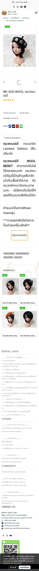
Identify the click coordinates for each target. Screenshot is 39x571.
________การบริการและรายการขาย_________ (16, 425)
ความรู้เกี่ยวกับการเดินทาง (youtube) (14, 485)
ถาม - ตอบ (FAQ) (7, 445)
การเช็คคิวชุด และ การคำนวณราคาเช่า (15, 448)
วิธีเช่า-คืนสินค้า (7, 442)
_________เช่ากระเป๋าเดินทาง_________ (14, 415)
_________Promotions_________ (12, 455)
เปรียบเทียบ (25, 113)
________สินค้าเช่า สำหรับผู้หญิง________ (14, 357)
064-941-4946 (21, 2)
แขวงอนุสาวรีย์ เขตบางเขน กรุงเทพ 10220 (17, 517)
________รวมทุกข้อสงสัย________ (12, 438)
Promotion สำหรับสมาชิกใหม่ (12, 462)
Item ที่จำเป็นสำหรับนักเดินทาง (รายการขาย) (17, 428)
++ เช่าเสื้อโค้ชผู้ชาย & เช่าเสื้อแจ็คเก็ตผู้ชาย (16, 402)
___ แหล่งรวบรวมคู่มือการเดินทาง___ (14, 479)
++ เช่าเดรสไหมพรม (8, 361)
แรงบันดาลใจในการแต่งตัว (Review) (14, 472)
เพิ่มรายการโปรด (10, 113)
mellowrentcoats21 (12, 525)
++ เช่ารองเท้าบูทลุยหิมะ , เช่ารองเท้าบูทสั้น (16, 411)
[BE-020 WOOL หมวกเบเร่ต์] (19, 51)
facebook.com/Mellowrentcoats (17, 528)
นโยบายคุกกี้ (17, 563)
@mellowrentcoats (12, 523)
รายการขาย (14, 118)
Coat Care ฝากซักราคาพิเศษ (11, 431)
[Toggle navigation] (36, 12)
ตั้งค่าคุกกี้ (13, 567)
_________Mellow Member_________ (13, 492)
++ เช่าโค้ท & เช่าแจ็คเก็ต (10, 370)
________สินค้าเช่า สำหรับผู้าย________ (14, 399)
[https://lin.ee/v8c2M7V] (19, 235)
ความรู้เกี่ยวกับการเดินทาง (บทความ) (14, 482)
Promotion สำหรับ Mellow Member (14, 458)
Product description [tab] (12, 137)
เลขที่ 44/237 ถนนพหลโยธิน (16, 515)
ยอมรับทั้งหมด (24, 567)
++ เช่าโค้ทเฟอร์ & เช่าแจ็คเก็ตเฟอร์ (13, 373)
